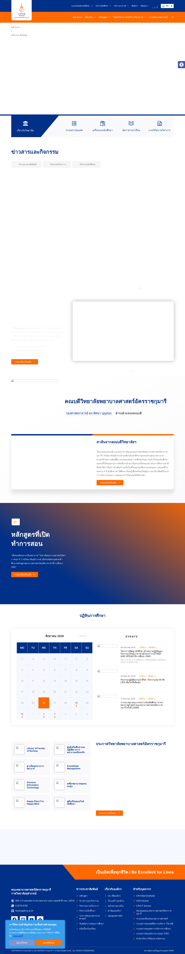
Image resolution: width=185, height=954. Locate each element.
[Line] (23, 919)
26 (44, 703)
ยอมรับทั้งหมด (48, 943)
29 (76, 703)
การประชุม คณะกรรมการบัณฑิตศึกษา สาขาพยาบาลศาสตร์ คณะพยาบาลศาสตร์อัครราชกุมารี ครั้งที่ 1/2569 (142, 705)
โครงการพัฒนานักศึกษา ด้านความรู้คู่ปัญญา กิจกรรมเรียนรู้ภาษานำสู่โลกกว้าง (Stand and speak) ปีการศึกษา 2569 (142, 653)
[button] (181, 64)
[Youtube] (31, 919)
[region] (35, 934)
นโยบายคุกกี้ (17, 936)
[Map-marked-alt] (40, 919)
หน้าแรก (15, 27)
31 (22, 714)
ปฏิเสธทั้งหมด (21, 943)
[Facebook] (14, 919)
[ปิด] (62, 922)
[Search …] (173, 17)
